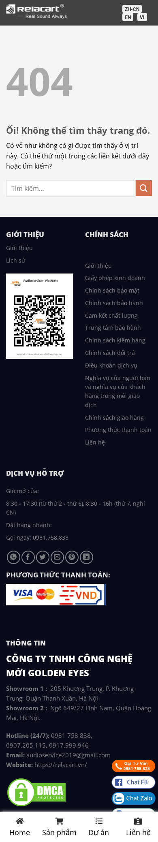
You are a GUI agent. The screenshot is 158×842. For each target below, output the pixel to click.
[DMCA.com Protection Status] (36, 791)
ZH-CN (132, 9)
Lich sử (15, 260)
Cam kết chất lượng (111, 315)
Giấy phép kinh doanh (115, 278)
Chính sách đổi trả (110, 353)
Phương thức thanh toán (118, 430)
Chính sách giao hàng (114, 417)
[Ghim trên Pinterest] (72, 557)
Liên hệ (95, 442)
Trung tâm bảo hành (113, 327)
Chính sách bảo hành (114, 303)
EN (128, 17)
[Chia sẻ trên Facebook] (28, 557)
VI (142, 17)
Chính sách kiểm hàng (115, 340)
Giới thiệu (19, 248)
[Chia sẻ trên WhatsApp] (13, 557)
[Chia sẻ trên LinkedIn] (86, 557)
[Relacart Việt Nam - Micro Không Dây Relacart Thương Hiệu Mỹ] (73, 12)
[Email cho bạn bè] (57, 557)
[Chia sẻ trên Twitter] (42, 557)
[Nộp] (144, 188)
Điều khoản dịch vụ (111, 365)
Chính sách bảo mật (112, 290)
